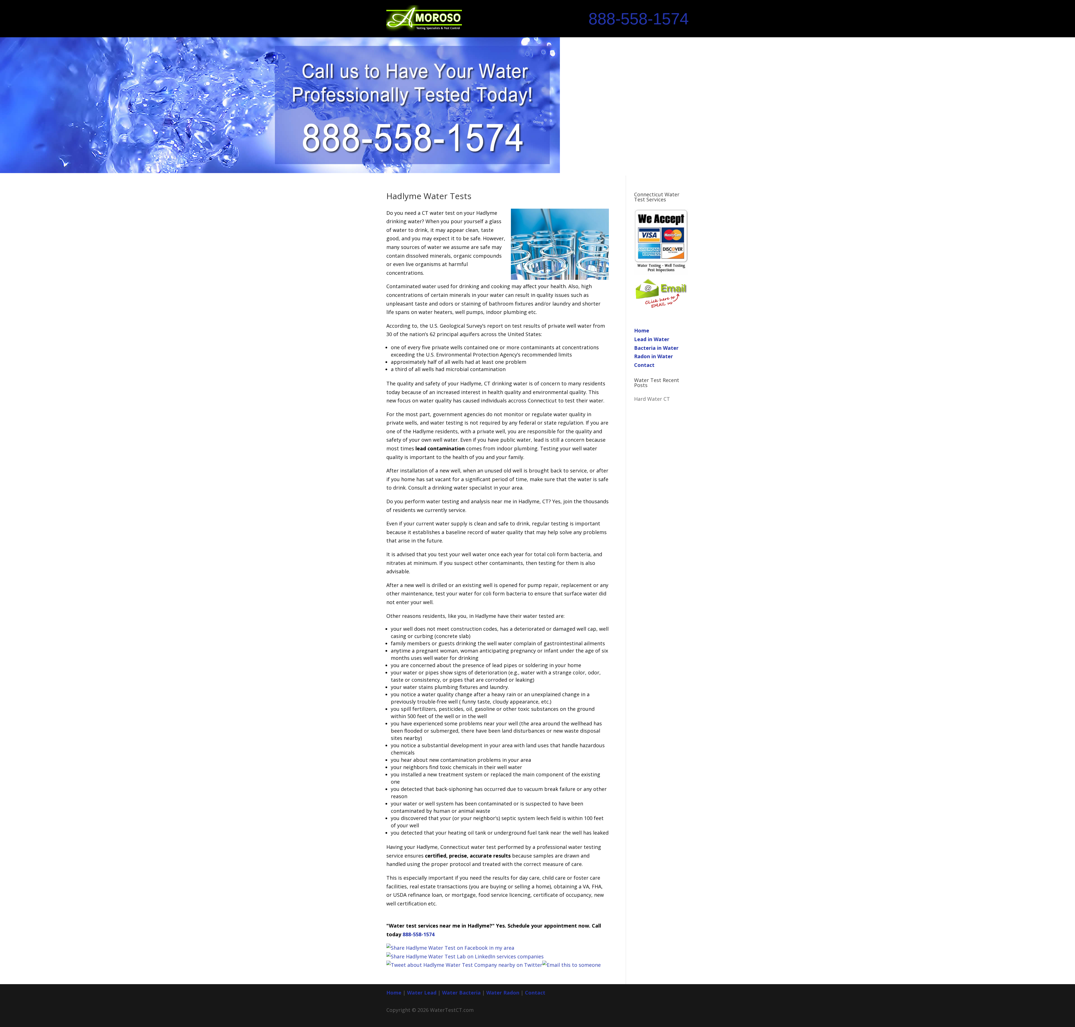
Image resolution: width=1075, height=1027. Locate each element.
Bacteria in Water (656, 347)
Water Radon (502, 992)
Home (641, 330)
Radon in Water (653, 356)
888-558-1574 (638, 19)
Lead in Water (651, 339)
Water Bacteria (461, 992)
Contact (644, 365)
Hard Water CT (652, 398)
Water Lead (422, 992)
